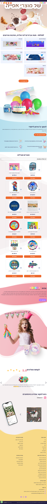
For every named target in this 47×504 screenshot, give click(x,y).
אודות (45, 441)
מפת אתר (44, 447)
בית (45, 439)
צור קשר (44, 448)
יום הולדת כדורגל (42, 457)
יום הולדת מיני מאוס (42, 472)
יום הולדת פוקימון (42, 459)
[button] (25, 379)
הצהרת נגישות (43, 452)
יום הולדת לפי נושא (19, 439)
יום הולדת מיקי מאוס (42, 470)
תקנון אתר (44, 450)
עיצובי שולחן (20, 447)
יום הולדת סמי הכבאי (42, 465)
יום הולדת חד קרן (42, 468)
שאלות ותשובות (20, 463)
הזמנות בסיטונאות (19, 457)
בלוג (45, 445)
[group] (34, 414)
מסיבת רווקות (20, 443)
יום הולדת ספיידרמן (42, 463)
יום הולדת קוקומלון (42, 474)
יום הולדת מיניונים (42, 477)
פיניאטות (21, 445)
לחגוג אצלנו (20, 465)
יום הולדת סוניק (43, 461)
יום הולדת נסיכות (42, 466)
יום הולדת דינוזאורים (42, 476)
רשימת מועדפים (20, 461)
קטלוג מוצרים (43, 443)
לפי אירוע (21, 441)
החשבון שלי (21, 459)
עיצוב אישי (21, 448)
